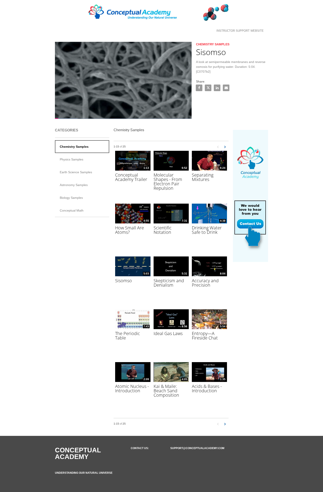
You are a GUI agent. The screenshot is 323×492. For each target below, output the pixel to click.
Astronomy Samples (74, 185)
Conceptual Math (71, 210)
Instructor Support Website (240, 30)
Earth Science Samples (76, 172)
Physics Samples (71, 159)
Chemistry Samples (74, 146)
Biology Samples (71, 197)
